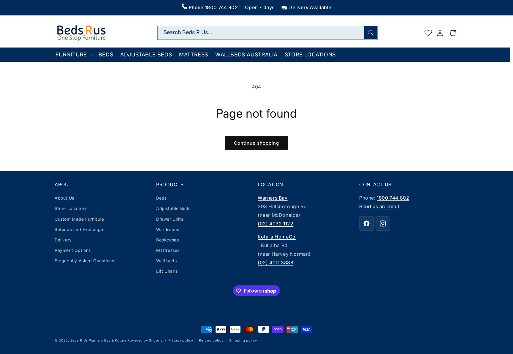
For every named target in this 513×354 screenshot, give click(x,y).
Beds (161, 197)
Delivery (63, 239)
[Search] (370, 32)
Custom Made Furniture (79, 219)
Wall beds (166, 260)
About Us (64, 197)
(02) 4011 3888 (275, 263)
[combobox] (267, 32)
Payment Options (73, 250)
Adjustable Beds (173, 208)
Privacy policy (181, 340)
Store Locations (71, 208)
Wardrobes (167, 229)
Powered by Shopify (145, 340)
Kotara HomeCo (277, 237)
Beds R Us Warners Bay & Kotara (98, 340)
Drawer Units (169, 219)
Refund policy (211, 340)
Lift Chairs (167, 271)
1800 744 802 (393, 198)
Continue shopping (256, 143)
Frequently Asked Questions (84, 260)
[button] (73, 54)
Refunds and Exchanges (80, 229)
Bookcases (167, 239)
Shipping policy (243, 340)
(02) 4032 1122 (275, 224)
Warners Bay (273, 198)
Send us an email (379, 206)
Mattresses (168, 250)
